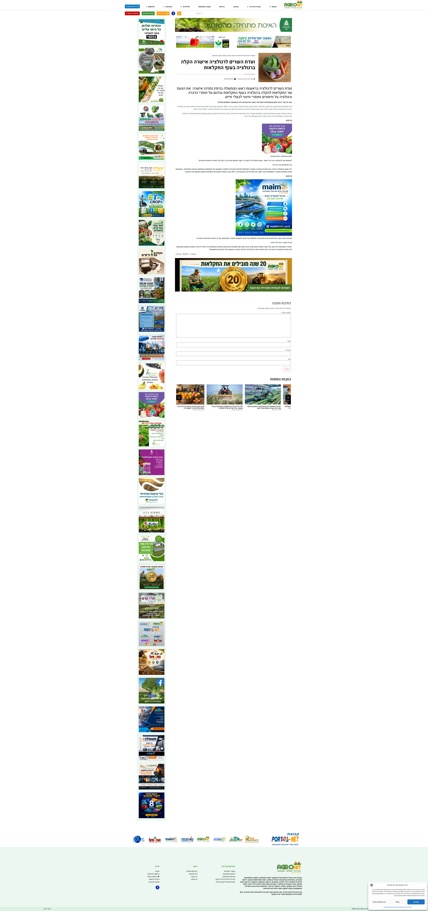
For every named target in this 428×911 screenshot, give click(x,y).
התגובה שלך (286, 313)
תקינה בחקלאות (204, 6)
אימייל (288, 350)
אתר (289, 359)
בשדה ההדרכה (255, 6)
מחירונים (186, 6)
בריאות (222, 6)
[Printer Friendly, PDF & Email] (186, 254)
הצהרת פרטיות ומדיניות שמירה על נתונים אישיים (398, 907)
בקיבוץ (236, 6)
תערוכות (169, 6)
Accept (416, 902)
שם (289, 341)
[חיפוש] (179, 13)
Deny (397, 902)
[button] (371, 885)
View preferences (379, 902)
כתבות (274, 6)
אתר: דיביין (47, 909)
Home (253, 56)
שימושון (151, 6)
